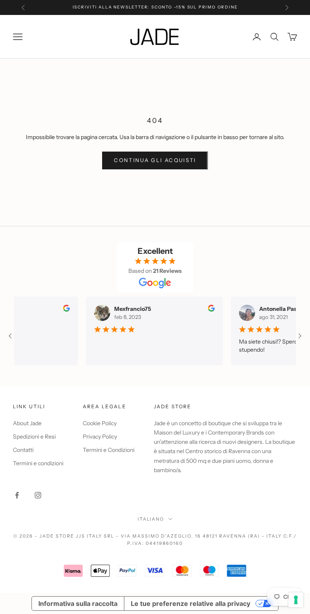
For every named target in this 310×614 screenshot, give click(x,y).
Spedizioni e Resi (34, 436)
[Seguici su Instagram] (38, 495)
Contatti (23, 450)
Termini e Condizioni (108, 450)
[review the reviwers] (61, 308)
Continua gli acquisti (155, 160)
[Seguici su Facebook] (17, 495)
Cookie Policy (100, 423)
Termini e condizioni (38, 463)
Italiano (151, 519)
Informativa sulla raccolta (77, 603)
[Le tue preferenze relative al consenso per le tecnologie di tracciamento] (296, 600)
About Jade (27, 423)
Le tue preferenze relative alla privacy (190, 603)
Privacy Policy (100, 436)
